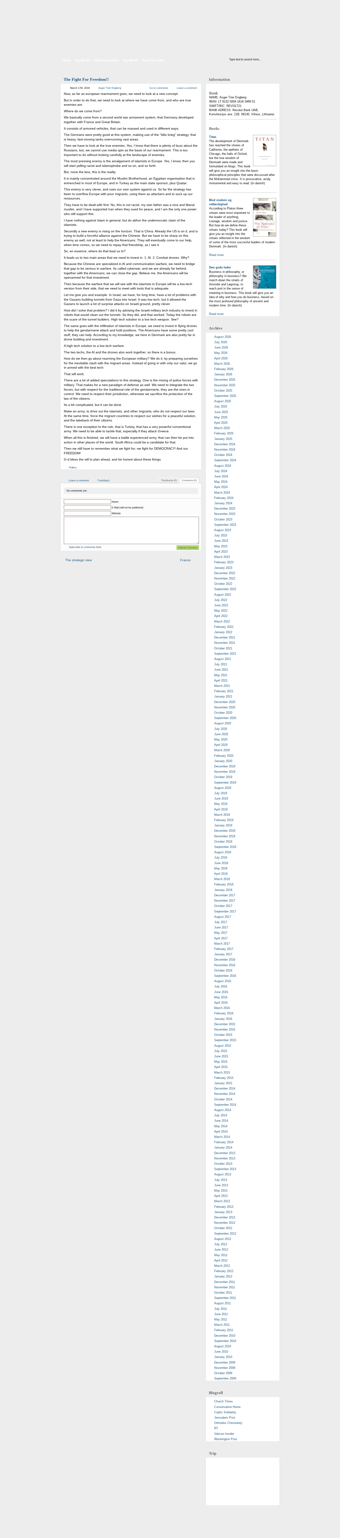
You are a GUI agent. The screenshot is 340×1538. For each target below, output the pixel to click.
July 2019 (220, 793)
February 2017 (223, 949)
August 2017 (222, 916)
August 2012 (222, 1239)
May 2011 (220, 1319)
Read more (216, 255)
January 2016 (223, 1019)
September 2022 (225, 589)
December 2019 (224, 766)
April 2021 (221, 680)
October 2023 (223, 519)
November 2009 (224, 1368)
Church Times (223, 1401)
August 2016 (222, 981)
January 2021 (223, 696)
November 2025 (224, 385)
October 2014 (223, 1099)
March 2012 (222, 1265)
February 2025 (223, 433)
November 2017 (224, 900)
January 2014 (223, 1147)
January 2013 (223, 1212)
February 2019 (223, 820)
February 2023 (223, 562)
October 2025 (223, 390)
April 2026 (221, 358)
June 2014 (221, 1120)
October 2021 (223, 648)
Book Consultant (106, 60)
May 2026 (220, 353)
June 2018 (221, 863)
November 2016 (224, 965)
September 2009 (225, 1378)
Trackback (103, 480)
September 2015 (225, 1040)
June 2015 (221, 1056)
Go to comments (158, 88)
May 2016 (220, 997)
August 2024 (222, 465)
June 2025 (221, 412)
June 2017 (221, 927)
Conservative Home (227, 1407)
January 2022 (223, 632)
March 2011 (222, 1324)
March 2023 (222, 557)
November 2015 (224, 1029)
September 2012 (225, 1233)
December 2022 (224, 573)
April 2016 (221, 1002)
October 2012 (223, 1228)
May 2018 (220, 868)
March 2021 (222, 686)
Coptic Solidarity (225, 1412)
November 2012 (224, 1222)
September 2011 (225, 1298)
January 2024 (223, 503)
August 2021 (222, 659)
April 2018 (221, 873)
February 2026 (223, 369)
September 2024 (225, 460)
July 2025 (220, 406)
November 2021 (224, 642)
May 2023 (220, 546)
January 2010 (223, 1357)
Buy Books (82, 60)
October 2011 (223, 1292)
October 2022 (223, 583)
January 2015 (223, 1083)
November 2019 (224, 771)
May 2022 (220, 610)
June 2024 (221, 476)
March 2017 (222, 943)
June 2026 (221, 347)
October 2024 (223, 455)
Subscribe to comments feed (85, 547)
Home (66, 60)
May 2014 (220, 1126)
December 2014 (224, 1088)
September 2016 (225, 976)
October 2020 (223, 712)
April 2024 (221, 487)
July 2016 (220, 986)
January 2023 (223, 568)
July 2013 (220, 1180)
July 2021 (220, 664)
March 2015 (222, 1072)
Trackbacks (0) (169, 480)
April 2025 (221, 422)
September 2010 (225, 1341)
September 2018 (225, 847)
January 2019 (223, 825)
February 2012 (223, 1271)
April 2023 (221, 551)
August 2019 (222, 788)
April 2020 (221, 745)
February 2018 (223, 884)
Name (115, 501)
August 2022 (222, 594)
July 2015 (220, 1051)
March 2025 (222, 428)
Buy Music (130, 60)
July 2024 (220, 471)
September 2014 (225, 1104)
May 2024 (220, 481)
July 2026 (220, 342)
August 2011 (222, 1303)
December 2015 (224, 1024)
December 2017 (224, 895)
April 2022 (221, 616)
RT (216, 1428)
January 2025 (223, 439)
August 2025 (222, 401)
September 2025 (225, 396)
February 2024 (223, 498)
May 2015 (220, 1061)
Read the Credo (153, 60)
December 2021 (224, 637)
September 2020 (225, 718)
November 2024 (224, 449)
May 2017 (220, 932)
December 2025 (224, 379)
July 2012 (220, 1244)
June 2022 (221, 605)
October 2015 (223, 1035)
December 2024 (224, 444)
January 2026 (223, 374)
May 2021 (220, 675)
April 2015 (221, 1067)
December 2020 (224, 702)
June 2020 (221, 734)
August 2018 (222, 852)
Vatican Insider (224, 1433)
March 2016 (222, 1008)
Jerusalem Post (224, 1417)
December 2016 (224, 959)
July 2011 (220, 1309)
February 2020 (223, 755)
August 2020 (222, 723)
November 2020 (224, 707)
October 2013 (223, 1163)
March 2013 (222, 1201)
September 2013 (225, 1169)
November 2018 (224, 836)
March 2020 (222, 750)
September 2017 (225, 911)
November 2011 (224, 1287)
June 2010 (221, 1351)
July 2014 (220, 1115)
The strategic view (78, 560)
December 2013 (224, 1153)
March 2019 (222, 814)
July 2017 (220, 922)
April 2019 (221, 809)
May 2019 (220, 804)
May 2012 (220, 1255)
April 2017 (221, 938)
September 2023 (225, 524)
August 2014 (222, 1110)
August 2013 (222, 1174)
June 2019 (221, 798)
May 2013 (220, 1190)
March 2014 (222, 1137)
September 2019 (225, 782)
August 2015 (222, 1045)
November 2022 (224, 578)
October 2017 (223, 906)
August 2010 (222, 1346)
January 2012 (223, 1276)
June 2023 (221, 540)
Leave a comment (187, 88)
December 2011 (224, 1282)
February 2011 (223, 1330)
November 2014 (224, 1094)
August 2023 (222, 530)
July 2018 (220, 857)
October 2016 (223, 970)
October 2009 (223, 1373)
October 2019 (223, 777)
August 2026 (222, 337)
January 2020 (223, 761)
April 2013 (221, 1196)
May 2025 (220, 417)
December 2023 (224, 508)
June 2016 (221, 992)
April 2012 (221, 1260)
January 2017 (223, 954)
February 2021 (223, 691)
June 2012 (221, 1249)
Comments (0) (189, 480)
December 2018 (224, 830)
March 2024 (222, 492)
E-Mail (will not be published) (127, 507)
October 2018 (223, 841)
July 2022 (220, 600)
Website (116, 513)
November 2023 (224, 514)
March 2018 (222, 879)
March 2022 (222, 621)
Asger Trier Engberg (109, 88)
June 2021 (221, 669)
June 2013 (221, 1185)
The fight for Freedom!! (86, 79)
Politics (73, 467)
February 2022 (223, 627)
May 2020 (220, 739)
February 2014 (223, 1142)
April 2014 (221, 1131)
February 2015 (223, 1078)
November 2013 (224, 1158)
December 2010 (224, 1335)
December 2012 (224, 1217)
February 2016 (223, 1013)
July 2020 (220, 729)
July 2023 (220, 535)
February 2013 (223, 1206)
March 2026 (222, 363)
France (185, 560)
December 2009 (224, 1362)
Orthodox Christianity (228, 1423)
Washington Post (225, 1439)
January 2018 (223, 890)
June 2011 (221, 1314)
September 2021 (225, 653)
